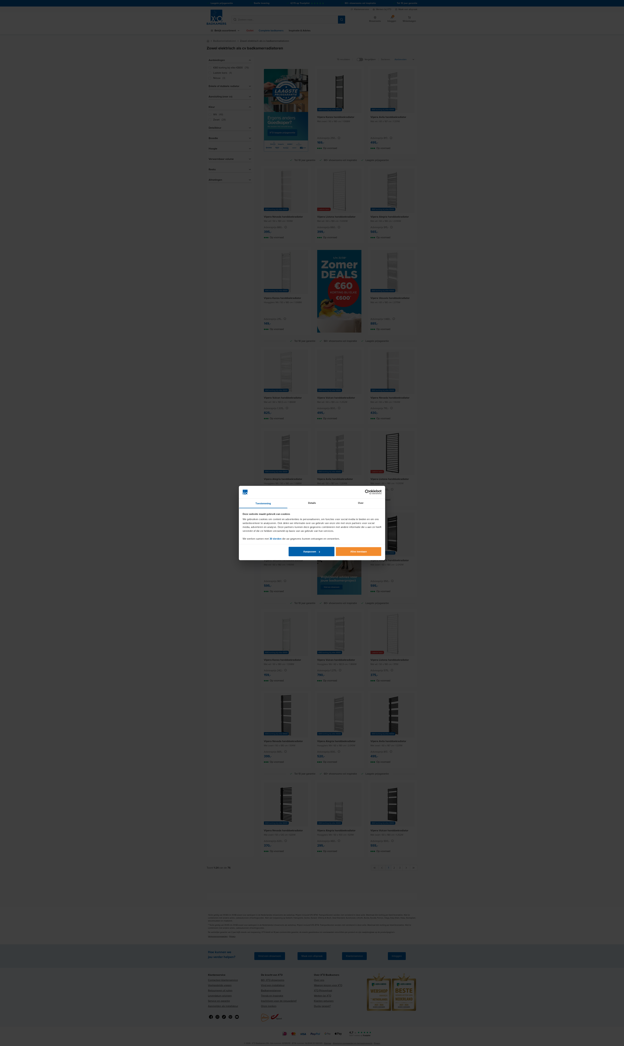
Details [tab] (312, 502)
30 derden (276, 538)
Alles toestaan (358, 551)
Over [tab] (361, 502)
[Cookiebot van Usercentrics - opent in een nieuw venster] (367, 492)
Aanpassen (309, 551)
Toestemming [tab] (263, 503)
